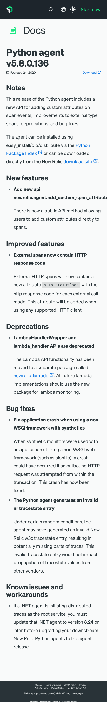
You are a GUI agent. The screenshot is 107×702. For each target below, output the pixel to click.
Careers (38, 685)
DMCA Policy (70, 685)
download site (77, 161)
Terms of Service (53, 685)
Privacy (82, 685)
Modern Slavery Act (77, 688)
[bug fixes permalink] (37, 408)
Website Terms (41, 688)
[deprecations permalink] (51, 326)
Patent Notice (57, 688)
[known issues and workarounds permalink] (50, 594)
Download (90, 72)
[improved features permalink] (67, 243)
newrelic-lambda (31, 375)
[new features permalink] (51, 178)
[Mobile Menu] (94, 30)
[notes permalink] (27, 87)
